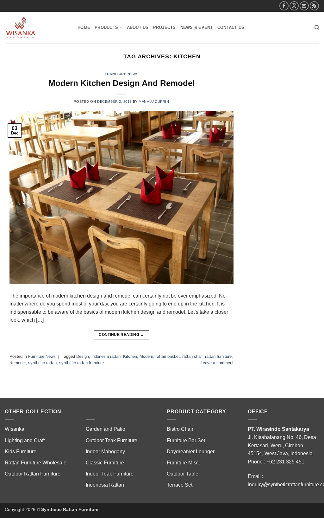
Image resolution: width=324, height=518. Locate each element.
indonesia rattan (106, 356)
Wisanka (15, 429)
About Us (138, 27)
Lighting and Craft (25, 440)
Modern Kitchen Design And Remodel (121, 83)
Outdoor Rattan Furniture (32, 473)
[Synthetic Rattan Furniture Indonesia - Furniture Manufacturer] (36, 27)
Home (84, 27)
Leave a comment (217, 362)
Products (106, 27)
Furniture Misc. (183, 462)
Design (82, 356)
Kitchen (130, 356)
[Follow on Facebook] (284, 5)
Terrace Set (179, 485)
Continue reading (121, 334)
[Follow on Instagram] (294, 5)
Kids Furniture (20, 451)
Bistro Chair (180, 429)
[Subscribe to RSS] (314, 5)
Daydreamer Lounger (191, 451)
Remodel (17, 362)
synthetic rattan (42, 362)
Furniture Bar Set (186, 440)
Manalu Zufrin (154, 101)
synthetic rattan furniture (81, 362)
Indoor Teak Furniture (110, 473)
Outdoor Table (182, 473)
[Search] (317, 28)
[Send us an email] (304, 5)
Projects (164, 27)
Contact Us (231, 27)
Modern (146, 356)
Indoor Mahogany (105, 451)
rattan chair (192, 356)
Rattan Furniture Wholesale (35, 462)
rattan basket (168, 356)
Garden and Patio (105, 429)
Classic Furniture (105, 462)
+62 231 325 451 (285, 461)
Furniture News (122, 74)
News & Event (196, 27)
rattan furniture (218, 356)
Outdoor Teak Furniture (111, 440)
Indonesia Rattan (105, 485)
